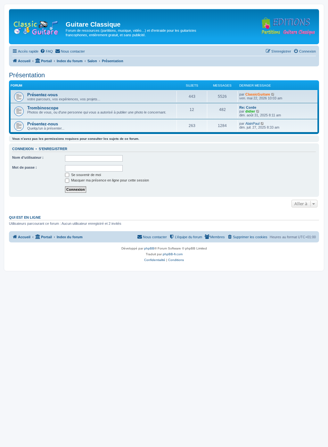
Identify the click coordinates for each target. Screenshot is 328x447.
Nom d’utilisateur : (28, 157)
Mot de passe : (24, 167)
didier (250, 111)
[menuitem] (46, 51)
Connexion (23, 149)
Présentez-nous (42, 124)
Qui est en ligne (25, 217)
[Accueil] (38, 26)
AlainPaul (252, 123)
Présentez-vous (42, 94)
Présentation (27, 75)
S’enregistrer (53, 149)
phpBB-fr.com (173, 254)
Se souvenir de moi (85, 175)
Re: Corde (247, 107)
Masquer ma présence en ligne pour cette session (109, 180)
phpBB (149, 248)
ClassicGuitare (257, 94)
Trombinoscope (42, 107)
